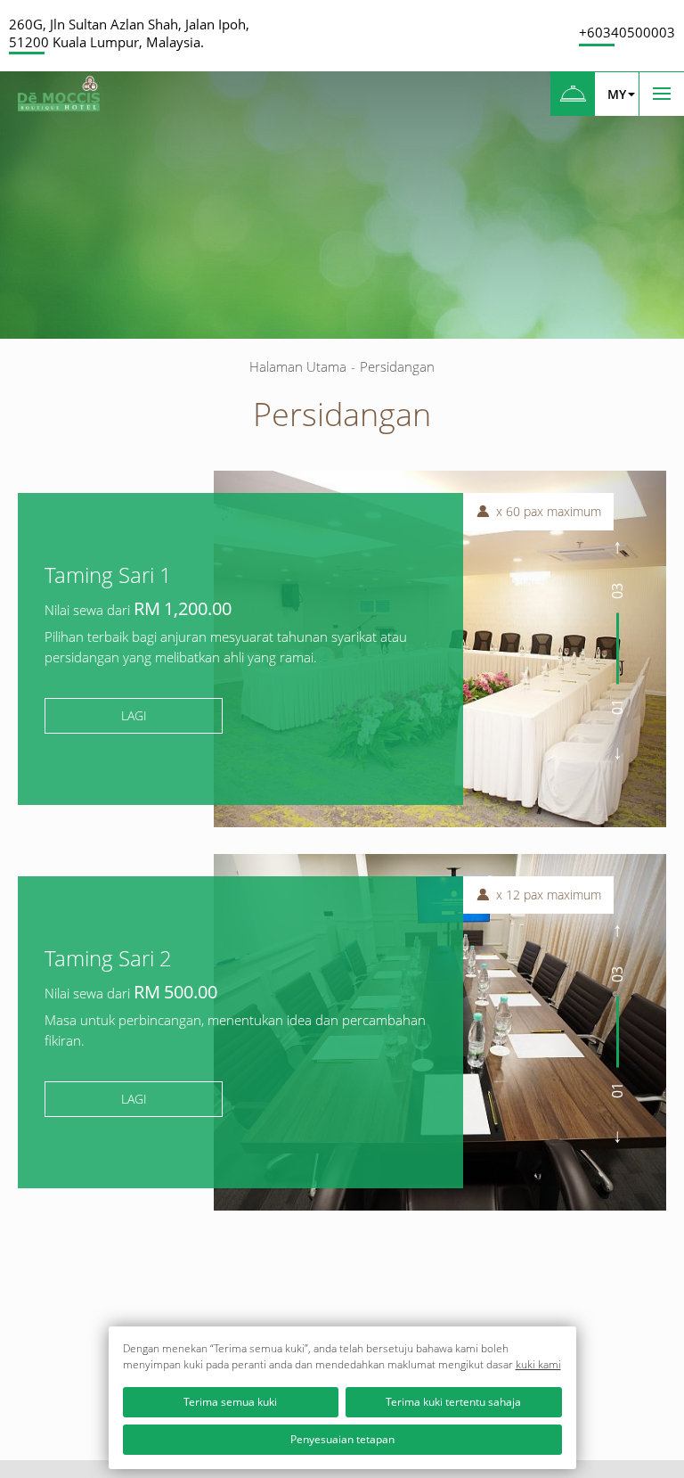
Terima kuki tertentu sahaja (453, 1401)
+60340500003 (627, 32)
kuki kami (538, 1364)
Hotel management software (83, 223)
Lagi (134, 715)
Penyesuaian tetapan (342, 1439)
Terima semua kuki (230, 1401)
